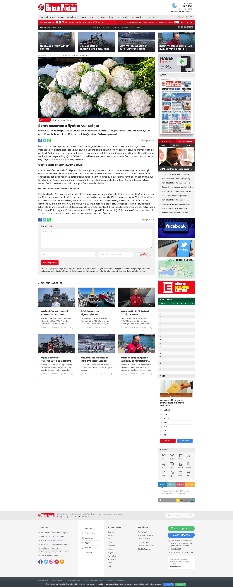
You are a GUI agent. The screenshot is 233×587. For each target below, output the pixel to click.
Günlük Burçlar (144, 549)
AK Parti (167, 410)
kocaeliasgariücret (163, 22)
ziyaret (51, 540)
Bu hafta (176, 145)
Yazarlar (125, 17)
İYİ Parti (167, 418)
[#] (46, 515)
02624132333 (176, 549)
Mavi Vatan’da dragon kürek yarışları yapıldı (95, 359)
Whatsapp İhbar (182, 528)
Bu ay (188, 145)
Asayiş (61, 17)
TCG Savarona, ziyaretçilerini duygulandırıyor (91, 313)
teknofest (56, 533)
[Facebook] (179, 27)
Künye (87, 547)
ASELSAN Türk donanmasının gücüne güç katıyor (177, 191)
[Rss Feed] (191, 27)
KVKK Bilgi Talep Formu (116, 581)
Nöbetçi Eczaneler (146, 535)
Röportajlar (113, 559)
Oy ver (167, 441)
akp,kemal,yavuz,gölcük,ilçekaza (139, 22)
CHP (165, 414)
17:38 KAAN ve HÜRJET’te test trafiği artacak (83, 22)
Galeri (138, 17)
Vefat (110, 566)
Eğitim (110, 542)
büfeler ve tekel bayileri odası (51, 556)
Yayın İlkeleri (43, 581)
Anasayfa (42, 55)
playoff (42, 540)
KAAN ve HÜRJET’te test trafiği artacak (135, 313)
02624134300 (182, 535)
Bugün (163, 145)
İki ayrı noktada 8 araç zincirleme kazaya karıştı (175, 174)
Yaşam (111, 549)
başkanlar (61, 540)
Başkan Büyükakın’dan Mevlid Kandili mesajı (177, 187)
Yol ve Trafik (143, 532)
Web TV (150, 17)
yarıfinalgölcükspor (60, 544)
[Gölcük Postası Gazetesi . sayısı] (176, 106)
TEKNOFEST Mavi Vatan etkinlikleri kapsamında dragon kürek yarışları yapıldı (96, 367)
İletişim (88, 552)
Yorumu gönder (50, 262)
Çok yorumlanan (185, 141)
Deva (166, 426)
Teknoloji (112, 556)
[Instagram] (185, 27)
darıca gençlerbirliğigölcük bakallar (53, 552)
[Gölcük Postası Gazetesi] (57, 7)
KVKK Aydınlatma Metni (93, 581)
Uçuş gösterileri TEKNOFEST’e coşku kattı (56, 359)
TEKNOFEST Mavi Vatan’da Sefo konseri (174, 200)
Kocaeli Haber (48, 17)
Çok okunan (166, 141)
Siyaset (82, 17)
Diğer (110, 17)
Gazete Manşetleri (146, 545)
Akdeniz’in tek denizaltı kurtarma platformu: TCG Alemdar (57, 313)
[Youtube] (188, 27)
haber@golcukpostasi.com (182, 552)
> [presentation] (59, 22)
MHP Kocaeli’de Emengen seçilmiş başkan (176, 179)
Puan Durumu (144, 542)
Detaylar (167, 584)
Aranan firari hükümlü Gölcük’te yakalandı (175, 213)
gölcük (66, 533)
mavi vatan (44, 533)
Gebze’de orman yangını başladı (175, 196)
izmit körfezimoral (46, 536)
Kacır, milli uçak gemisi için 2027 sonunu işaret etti (134, 359)
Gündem (71, 17)
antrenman (44, 544)
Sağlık (110, 552)
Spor (91, 17)
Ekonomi (101, 17)
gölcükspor (61, 536)
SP (165, 430)
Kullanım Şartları (73, 581)
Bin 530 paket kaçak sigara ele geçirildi (174, 208)
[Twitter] (182, 27)
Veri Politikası (57, 581)
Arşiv (87, 543)
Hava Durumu (144, 539)
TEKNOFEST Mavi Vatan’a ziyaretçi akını (176, 169)
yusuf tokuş (44, 548)
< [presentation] (57, 22)
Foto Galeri (90, 533)
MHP (165, 422)
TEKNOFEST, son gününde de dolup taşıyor (176, 204)
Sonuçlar (185, 441)
